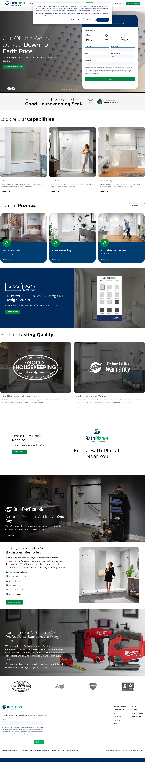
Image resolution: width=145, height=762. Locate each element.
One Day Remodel (120, 706)
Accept (103, 20)
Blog (115, 723)
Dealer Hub (117, 716)
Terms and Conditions (9, 750)
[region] (72, 52)
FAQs (115, 713)
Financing (117, 720)
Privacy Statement (26, 750)
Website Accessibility (42, 750)
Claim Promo (7, 259)
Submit (110, 79)
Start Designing (13, 312)
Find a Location (19, 452)
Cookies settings (76, 20)
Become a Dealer (137, 713)
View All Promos (137, 205)
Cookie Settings (72, 750)
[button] (9, 88)
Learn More (6, 191)
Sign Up (39, 742)
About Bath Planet (14, 602)
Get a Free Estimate (133, 3)
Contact (134, 709)
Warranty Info (136, 716)
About (134, 706)
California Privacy (58, 750)
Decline (89, 20)
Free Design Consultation (13, 66)
